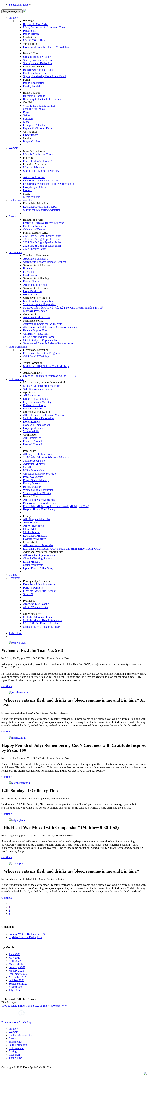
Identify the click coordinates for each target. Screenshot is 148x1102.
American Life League (36, 603)
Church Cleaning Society (37, 558)
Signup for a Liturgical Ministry (41, 170)
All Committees (32, 437)
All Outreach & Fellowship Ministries (44, 415)
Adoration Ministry (34, 463)
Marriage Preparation (35, 310)
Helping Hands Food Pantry (39, 509)
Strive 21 (28, 594)
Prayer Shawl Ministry (36, 480)
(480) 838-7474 (58, 1005)
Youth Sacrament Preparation (39, 304)
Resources (14, 577)
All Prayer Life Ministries (37, 454)
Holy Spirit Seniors (34, 428)
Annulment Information (36, 317)
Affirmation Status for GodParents (42, 323)
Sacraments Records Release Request (44, 261)
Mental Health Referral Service (40, 623)
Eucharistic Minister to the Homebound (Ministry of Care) (56, 506)
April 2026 (15, 960)
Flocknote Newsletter (35, 73)
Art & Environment (34, 177)
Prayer (27, 112)
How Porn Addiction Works (39, 584)
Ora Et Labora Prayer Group (39, 473)
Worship (13, 147)
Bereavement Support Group (39, 502)
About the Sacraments (35, 258)
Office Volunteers (33, 564)
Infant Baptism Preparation (38, 301)
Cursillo (27, 467)
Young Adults (31, 431)
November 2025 (18, 977)
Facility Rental (31, 86)
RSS (42, 934)
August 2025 (16, 986)
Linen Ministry (31, 561)
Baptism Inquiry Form (35, 330)
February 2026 (17, 967)
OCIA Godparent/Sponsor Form (41, 340)
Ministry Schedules (34, 167)
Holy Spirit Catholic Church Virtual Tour (46, 46)
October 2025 (16, 980)
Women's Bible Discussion (38, 489)
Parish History (31, 33)
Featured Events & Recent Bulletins (43, 222)
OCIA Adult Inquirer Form (38, 336)
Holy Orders (30, 294)
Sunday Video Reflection (37, 63)
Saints (26, 115)
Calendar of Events (34, 229)
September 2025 (18, 983)
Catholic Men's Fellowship (38, 418)
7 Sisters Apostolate (34, 460)
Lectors (27, 190)
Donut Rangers (31, 421)
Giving (13, 574)
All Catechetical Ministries (38, 545)
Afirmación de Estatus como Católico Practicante (51, 327)
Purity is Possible (33, 587)
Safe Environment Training (38, 388)
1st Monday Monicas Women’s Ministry (46, 457)
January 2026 (16, 970)
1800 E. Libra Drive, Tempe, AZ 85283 (24, 1005)
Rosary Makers (31, 483)
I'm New (14, 17)
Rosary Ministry (32, 486)
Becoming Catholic (34, 95)
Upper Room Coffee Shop (38, 568)
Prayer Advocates (33, 476)
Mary (26, 121)
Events (12, 216)
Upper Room (30, 134)
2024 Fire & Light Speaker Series (42, 242)
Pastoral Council (32, 444)
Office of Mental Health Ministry (42, 626)
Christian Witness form (36, 333)
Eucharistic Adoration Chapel (40, 206)
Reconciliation (31, 281)
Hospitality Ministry (34, 538)
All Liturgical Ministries (36, 519)
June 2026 (14, 954)
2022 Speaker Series (34, 248)
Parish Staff (29, 30)
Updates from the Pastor (37, 56)
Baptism (27, 268)
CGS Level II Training (36, 356)
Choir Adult (30, 529)
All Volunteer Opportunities (39, 555)
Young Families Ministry (37, 493)
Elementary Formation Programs (41, 353)
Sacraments (15, 252)
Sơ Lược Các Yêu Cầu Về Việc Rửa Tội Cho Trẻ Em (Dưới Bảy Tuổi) (63, 307)
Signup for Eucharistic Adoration (42, 209)
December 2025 (18, 973)
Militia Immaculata (33, 470)
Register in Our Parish (35, 24)
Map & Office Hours (35, 40)
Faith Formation (18, 346)
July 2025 (14, 990)
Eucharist (28, 271)
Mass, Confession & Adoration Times (44, 27)
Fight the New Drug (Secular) (40, 590)
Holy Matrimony (32, 291)
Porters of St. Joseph (34, 405)
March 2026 (16, 964)
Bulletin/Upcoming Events (38, 69)
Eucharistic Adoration (21, 200)
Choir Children (31, 532)
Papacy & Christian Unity (38, 128)
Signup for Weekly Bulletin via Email (44, 76)
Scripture (28, 118)
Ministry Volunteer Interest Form (41, 385)
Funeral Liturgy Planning (37, 160)
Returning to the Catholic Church (42, 99)
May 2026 (14, 957)
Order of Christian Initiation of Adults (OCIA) (49, 375)
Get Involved (16, 379)
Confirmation (30, 274)
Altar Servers (30, 522)
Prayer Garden (31, 141)
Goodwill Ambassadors (36, 424)
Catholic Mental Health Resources (42, 620)
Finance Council (32, 441)
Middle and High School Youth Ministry (46, 366)
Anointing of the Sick (35, 284)
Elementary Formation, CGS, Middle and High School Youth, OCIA (62, 548)
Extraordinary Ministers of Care (41, 180)
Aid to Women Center (35, 607)
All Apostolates (32, 395)
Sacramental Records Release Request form (48, 343)
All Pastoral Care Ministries (39, 499)
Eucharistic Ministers (35, 535)
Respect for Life (32, 408)
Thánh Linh (15, 633)
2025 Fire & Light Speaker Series (42, 239)
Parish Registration (34, 82)
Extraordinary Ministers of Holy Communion (49, 183)
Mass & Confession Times (38, 154)
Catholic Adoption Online (38, 616)
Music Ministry (31, 196)
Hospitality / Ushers (34, 187)
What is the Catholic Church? (40, 105)
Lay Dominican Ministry (37, 402)
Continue (6, 686)
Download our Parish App (16, 1022)
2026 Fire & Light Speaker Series (42, 235)
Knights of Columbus (35, 398)
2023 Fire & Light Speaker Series (42, 245)
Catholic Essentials (34, 108)
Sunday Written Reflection (38, 60)
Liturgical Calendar (34, 125)
